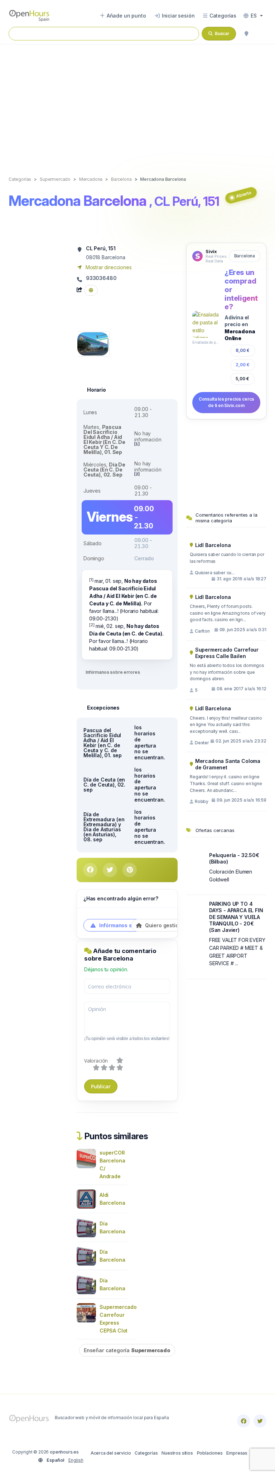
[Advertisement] (137, 103)
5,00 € (242, 378)
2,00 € (243, 364)
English (75, 1460)
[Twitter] (260, 1420)
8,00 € (243, 350)
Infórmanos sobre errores (113, 672)
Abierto (243, 194)
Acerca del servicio (111, 1453)
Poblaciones (210, 1453)
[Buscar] (246, 33)
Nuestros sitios (177, 1453)
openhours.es (64, 1452)
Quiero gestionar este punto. (180, 925)
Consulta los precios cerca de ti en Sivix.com (226, 402)
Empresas (236, 1453)
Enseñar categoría (127, 1350)
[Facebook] (243, 1420)
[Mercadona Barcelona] (92, 343)
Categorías (146, 1453)
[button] (253, 16)
